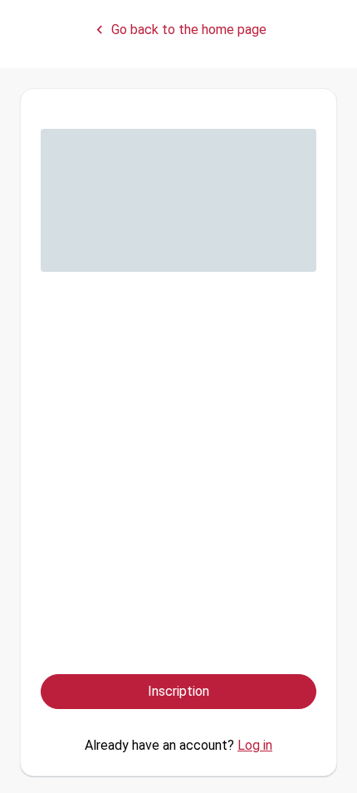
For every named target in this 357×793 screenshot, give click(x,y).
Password (80, 363)
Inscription (178, 691)
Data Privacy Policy (215, 630)
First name (75, 210)
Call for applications (103, 449)
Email (59, 291)
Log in (254, 745)
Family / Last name (100, 138)
